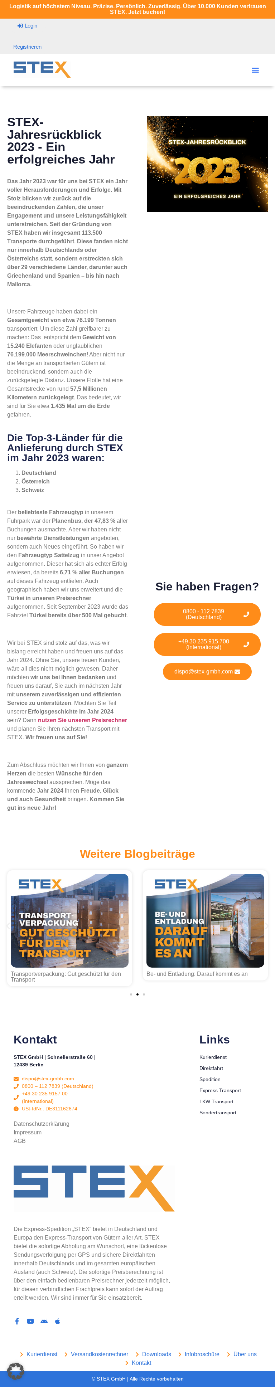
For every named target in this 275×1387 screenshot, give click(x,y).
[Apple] (57, 1321)
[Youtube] (30, 1321)
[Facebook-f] (17, 1321)
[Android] (44, 1321)
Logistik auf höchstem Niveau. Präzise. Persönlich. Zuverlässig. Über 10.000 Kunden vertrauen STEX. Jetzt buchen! (137, 9)
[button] (255, 70)
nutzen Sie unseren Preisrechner (82, 720)
